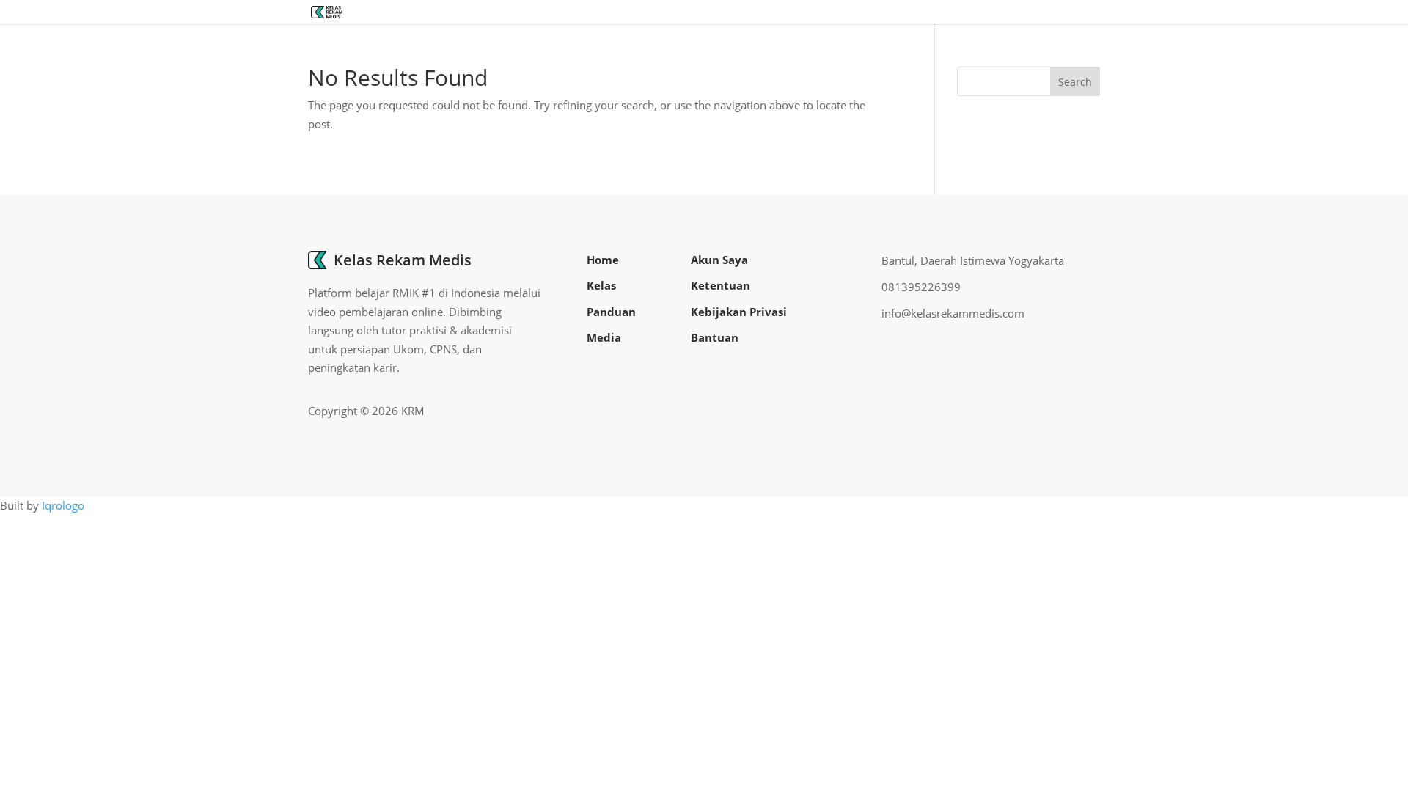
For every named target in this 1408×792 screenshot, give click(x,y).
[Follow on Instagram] (1041, 411)
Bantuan (714, 337)
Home (603, 259)
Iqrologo (63, 505)
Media (604, 337)
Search (1075, 82)
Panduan (611, 311)
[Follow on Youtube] (1065, 411)
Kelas (601, 285)
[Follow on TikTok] (1088, 411)
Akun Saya (719, 259)
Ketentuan (720, 285)
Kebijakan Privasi (739, 311)
